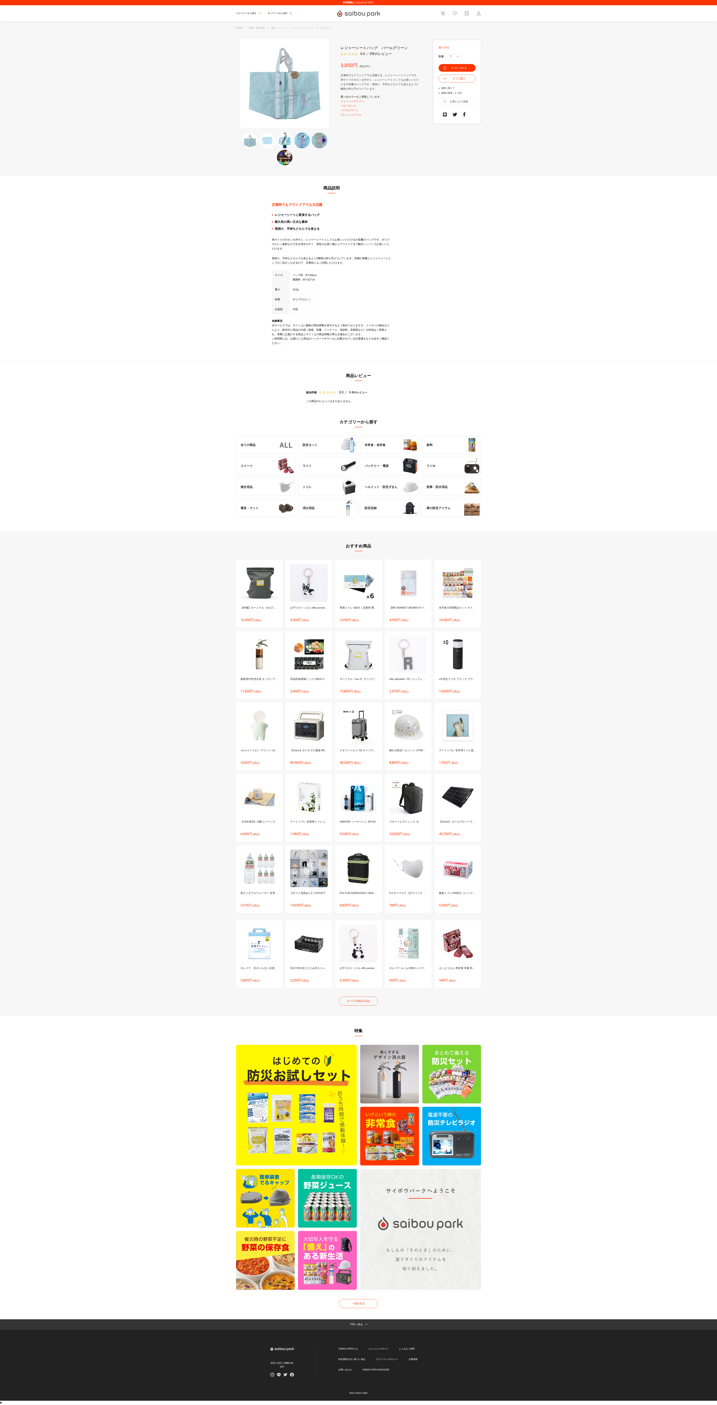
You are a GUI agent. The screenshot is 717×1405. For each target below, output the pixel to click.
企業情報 (413, 1359)
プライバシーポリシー (387, 1359)
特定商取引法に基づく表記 (351, 1359)
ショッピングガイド (378, 1348)
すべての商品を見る (358, 1000)
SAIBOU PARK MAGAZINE (375, 1369)
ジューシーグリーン (352, 101)
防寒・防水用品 (257, 28)
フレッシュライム (351, 114)
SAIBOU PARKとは (348, 1348)
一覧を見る (358, 1303)
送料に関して (448, 88)
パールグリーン (350, 110)
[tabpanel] (284, 83)
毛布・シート (278, 28)
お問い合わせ (345, 1369)
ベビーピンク (348, 105)
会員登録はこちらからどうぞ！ (358, 2)
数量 (441, 56)
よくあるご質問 (407, 1348)
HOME (239, 28)
